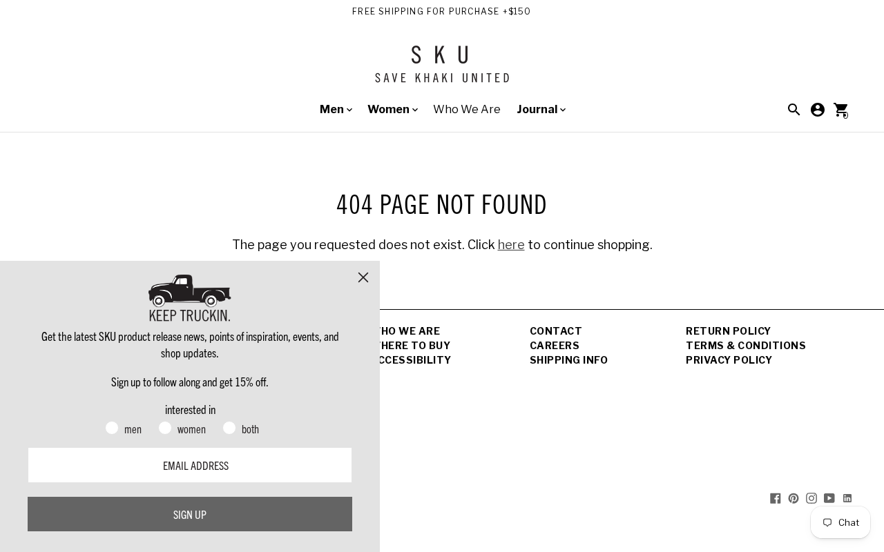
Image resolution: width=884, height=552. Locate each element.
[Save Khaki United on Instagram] (811, 497)
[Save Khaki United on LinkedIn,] (847, 497)
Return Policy (728, 331)
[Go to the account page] (817, 109)
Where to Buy (410, 345)
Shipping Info (569, 360)
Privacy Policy (729, 360)
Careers (555, 345)
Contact (556, 331)
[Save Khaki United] (442, 69)
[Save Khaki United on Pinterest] (793, 497)
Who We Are (467, 109)
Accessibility (411, 360)
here (511, 244)
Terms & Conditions (746, 345)
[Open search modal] (794, 109)
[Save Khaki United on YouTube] (829, 497)
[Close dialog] (363, 277)
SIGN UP (189, 514)
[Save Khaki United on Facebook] (775, 497)
